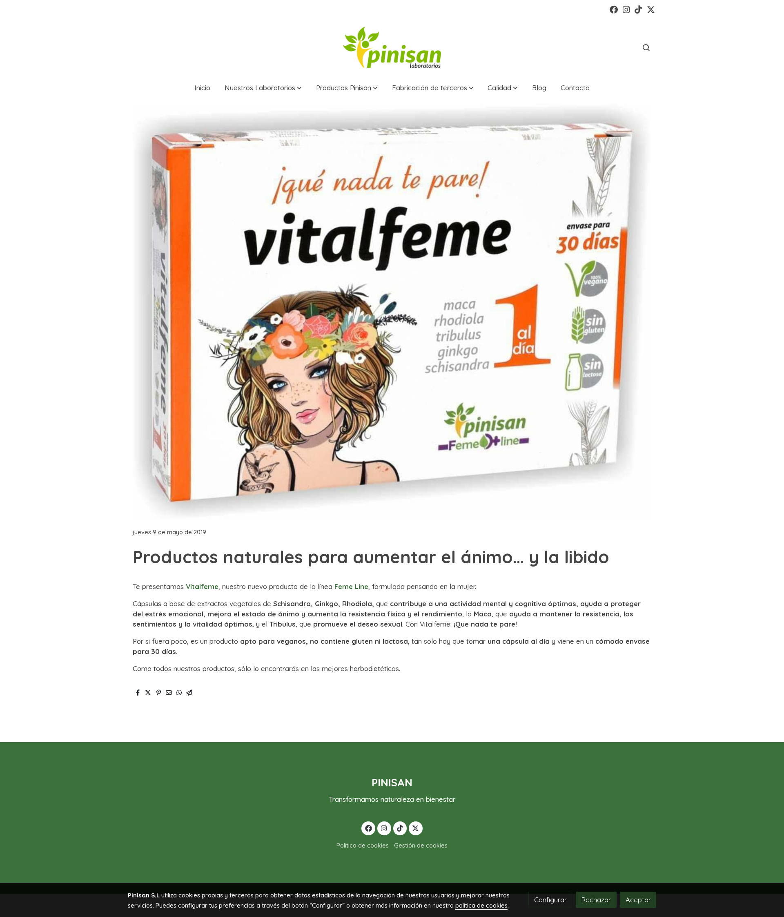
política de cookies (481, 905)
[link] (392, 47)
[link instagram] (626, 9)
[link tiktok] (638, 9)
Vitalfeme (202, 586)
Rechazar (596, 899)
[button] (263, 88)
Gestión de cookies (421, 845)
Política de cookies (362, 845)
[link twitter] (651, 9)
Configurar (550, 899)
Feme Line (351, 586)
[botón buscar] (646, 47)
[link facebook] (614, 9)
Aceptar (638, 899)
